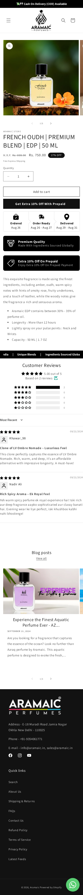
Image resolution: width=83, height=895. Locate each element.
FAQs (12, 811)
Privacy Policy (18, 849)
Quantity (8, 168)
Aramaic (34, 887)
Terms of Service (20, 840)
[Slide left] (32, 123)
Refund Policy (18, 830)
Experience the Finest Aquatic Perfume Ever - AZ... (41, 622)
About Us (15, 791)
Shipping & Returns (22, 801)
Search (13, 782)
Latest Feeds (17, 859)
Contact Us (16, 820)
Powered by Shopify (51, 887)
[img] (10, 432)
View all (41, 558)
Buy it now (41, 204)
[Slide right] (51, 123)
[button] (8, 20)
